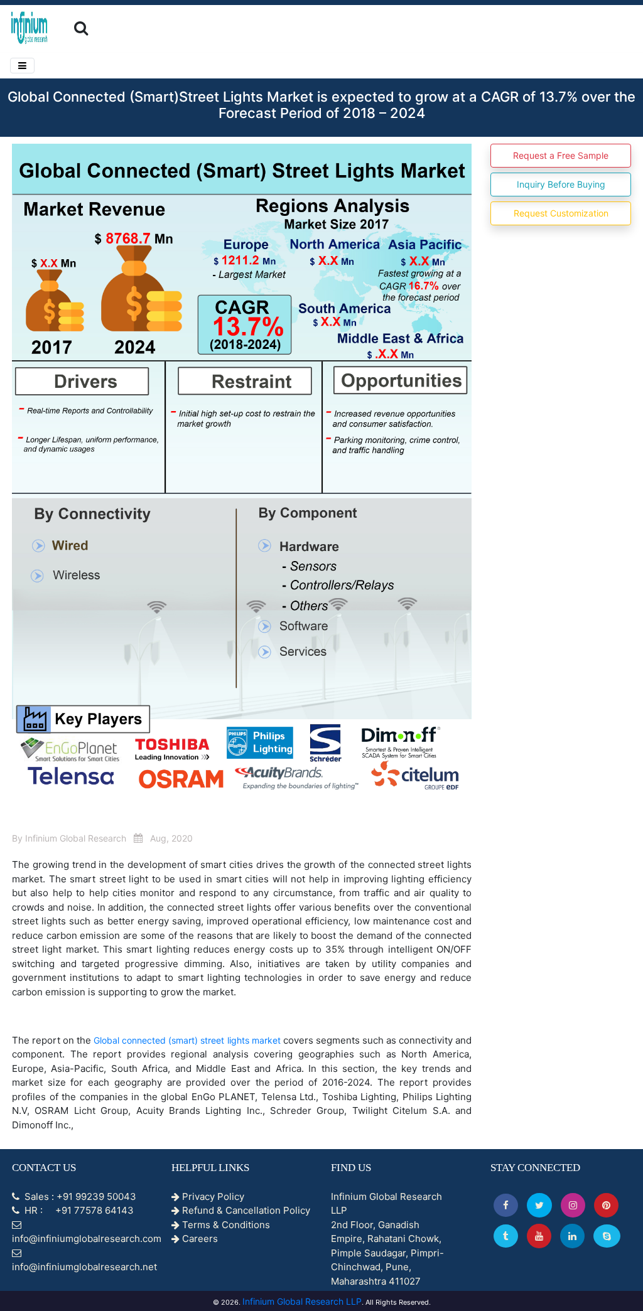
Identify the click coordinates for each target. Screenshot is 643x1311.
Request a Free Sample (560, 155)
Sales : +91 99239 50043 (79, 1196)
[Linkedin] (572, 1236)
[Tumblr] (506, 1236)
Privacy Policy (212, 1196)
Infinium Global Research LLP (302, 1301)
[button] (506, 1205)
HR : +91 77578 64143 (78, 1210)
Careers (199, 1238)
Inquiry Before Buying (561, 184)
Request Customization (561, 213)
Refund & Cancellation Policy (245, 1210)
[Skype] (606, 1236)
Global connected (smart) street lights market (188, 1040)
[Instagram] (573, 1205)
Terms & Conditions (225, 1225)
